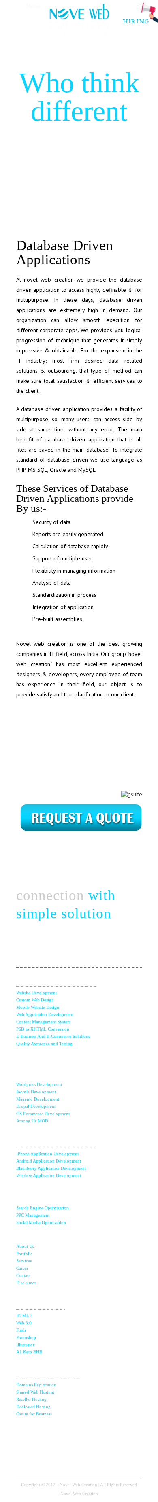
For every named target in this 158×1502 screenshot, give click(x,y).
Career (22, 1268)
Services (24, 1260)
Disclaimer (26, 1282)
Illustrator (25, 1344)
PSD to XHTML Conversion (42, 1029)
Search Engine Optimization (42, 1207)
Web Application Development (44, 1014)
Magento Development (37, 1099)
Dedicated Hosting (33, 1406)
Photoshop (26, 1337)
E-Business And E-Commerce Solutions (53, 1036)
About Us (25, 1246)
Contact (23, 1275)
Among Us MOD (32, 1120)
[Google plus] (123, 1435)
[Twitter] (35, 1435)
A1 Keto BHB (29, 1351)
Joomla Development (36, 1091)
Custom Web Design (35, 999)
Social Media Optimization (41, 1222)
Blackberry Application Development (51, 1168)
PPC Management (32, 1215)
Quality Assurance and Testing (44, 1043)
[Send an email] (79, 1460)
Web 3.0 (24, 1322)
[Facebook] (64, 1435)
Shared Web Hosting (35, 1392)
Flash (21, 1330)
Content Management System (43, 1021)
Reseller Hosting (31, 1399)
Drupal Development (36, 1106)
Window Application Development (48, 1175)
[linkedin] (93, 1435)
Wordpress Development (39, 1084)
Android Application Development (48, 1160)
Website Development (36, 992)
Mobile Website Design (37, 1007)
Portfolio (24, 1253)
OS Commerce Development (43, 1113)
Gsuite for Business (34, 1413)
